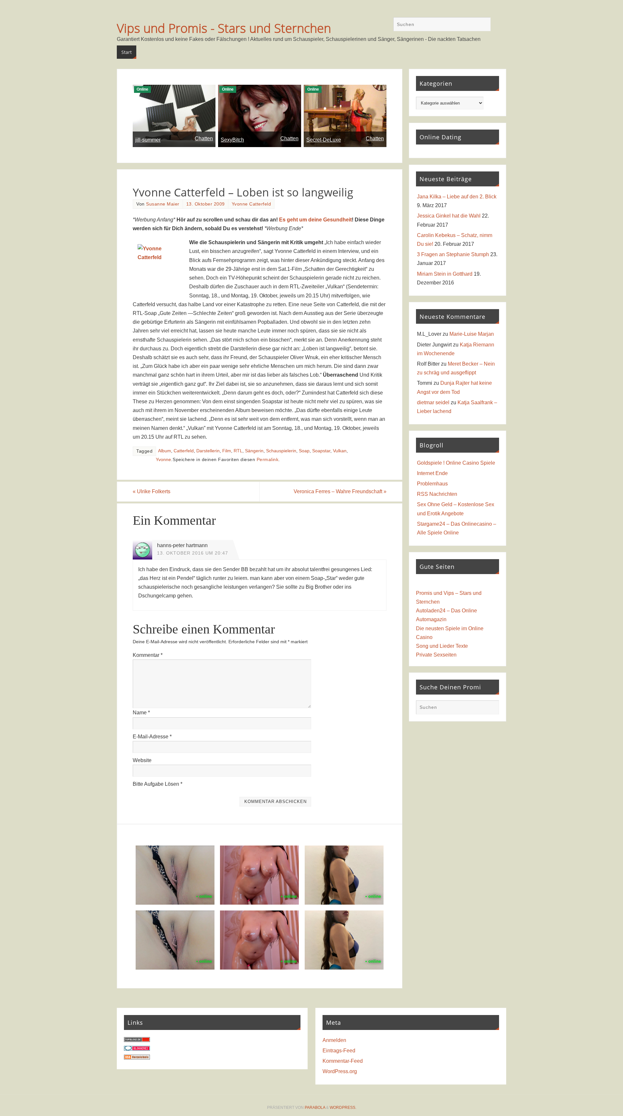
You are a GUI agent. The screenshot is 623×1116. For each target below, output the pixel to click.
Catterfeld (184, 450)
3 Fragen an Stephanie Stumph (453, 254)
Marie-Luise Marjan (471, 334)
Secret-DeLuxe (323, 140)
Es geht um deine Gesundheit (315, 219)
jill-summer (148, 140)
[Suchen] (482, 25)
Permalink (268, 459)
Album (164, 450)
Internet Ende (432, 473)
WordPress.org (340, 1071)
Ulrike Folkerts (151, 491)
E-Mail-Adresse (152, 736)
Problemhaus (432, 483)
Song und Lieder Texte (442, 646)
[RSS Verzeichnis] (137, 1057)
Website (142, 760)
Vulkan (340, 450)
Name (141, 712)
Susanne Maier (162, 204)
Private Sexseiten (436, 655)
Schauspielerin (281, 450)
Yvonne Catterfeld (251, 204)
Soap (304, 450)
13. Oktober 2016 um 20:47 (192, 553)
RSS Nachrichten (437, 494)
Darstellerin (208, 450)
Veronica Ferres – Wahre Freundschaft (340, 491)
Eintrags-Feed (339, 1050)
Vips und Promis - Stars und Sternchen (224, 28)
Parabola (315, 1107)
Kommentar (148, 655)
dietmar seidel (433, 402)
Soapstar (321, 450)
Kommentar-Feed (343, 1061)
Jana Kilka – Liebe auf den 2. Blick (456, 196)
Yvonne (163, 459)
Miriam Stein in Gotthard (444, 274)
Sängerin (254, 450)
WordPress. (343, 1107)
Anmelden (334, 1040)
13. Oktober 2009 (205, 204)
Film (226, 450)
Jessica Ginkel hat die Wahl (449, 216)
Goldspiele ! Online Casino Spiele (456, 463)
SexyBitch (232, 140)
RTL (238, 450)
